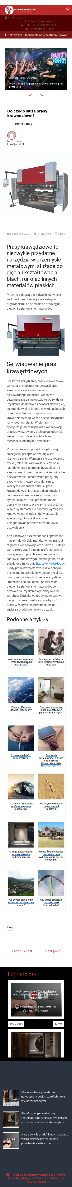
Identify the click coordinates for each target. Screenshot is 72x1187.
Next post (52, 951)
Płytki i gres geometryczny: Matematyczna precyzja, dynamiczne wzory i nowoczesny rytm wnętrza (44, 1118)
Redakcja (16, 141)
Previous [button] (16, 1024)
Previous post (22, 951)
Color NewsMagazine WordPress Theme (34, 1178)
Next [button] (58, 1024)
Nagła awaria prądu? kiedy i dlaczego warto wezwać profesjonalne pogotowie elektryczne (36, 994)
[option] (36, 69)
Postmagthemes (36, 1181)
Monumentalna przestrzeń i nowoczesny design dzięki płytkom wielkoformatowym (43, 1096)
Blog (10, 927)
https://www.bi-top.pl (50, 563)
